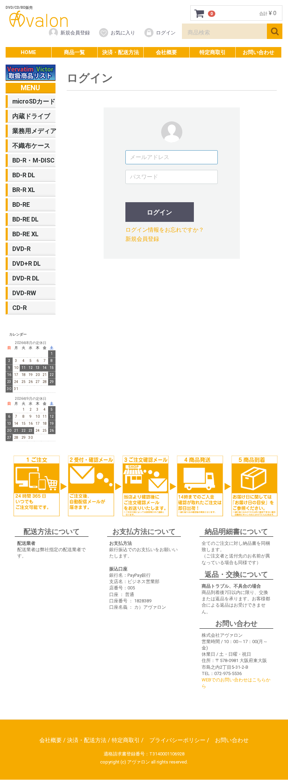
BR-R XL (23, 189)
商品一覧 (74, 52)
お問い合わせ (258, 52)
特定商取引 (212, 52)
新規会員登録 (75, 32)
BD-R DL (23, 175)
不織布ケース (31, 145)
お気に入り (123, 32)
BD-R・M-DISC (33, 160)
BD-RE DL (25, 219)
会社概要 (166, 52)
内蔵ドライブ (31, 116)
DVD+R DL (26, 263)
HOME (28, 52)
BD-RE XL (25, 234)
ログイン (166, 32)
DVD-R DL (25, 278)
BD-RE (21, 204)
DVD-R (21, 248)
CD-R (19, 307)
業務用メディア (33, 130)
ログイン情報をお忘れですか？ (164, 229)
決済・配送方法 (120, 52)
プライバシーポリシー (177, 740)
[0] (199, 13)
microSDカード (33, 101)
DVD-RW (24, 293)
